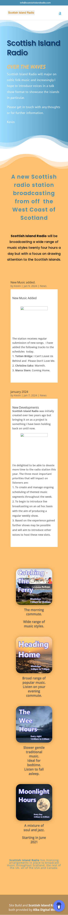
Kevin (17, 286)
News (43, 286)
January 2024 (19, 392)
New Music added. (23, 282)
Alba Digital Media (46, 910)
